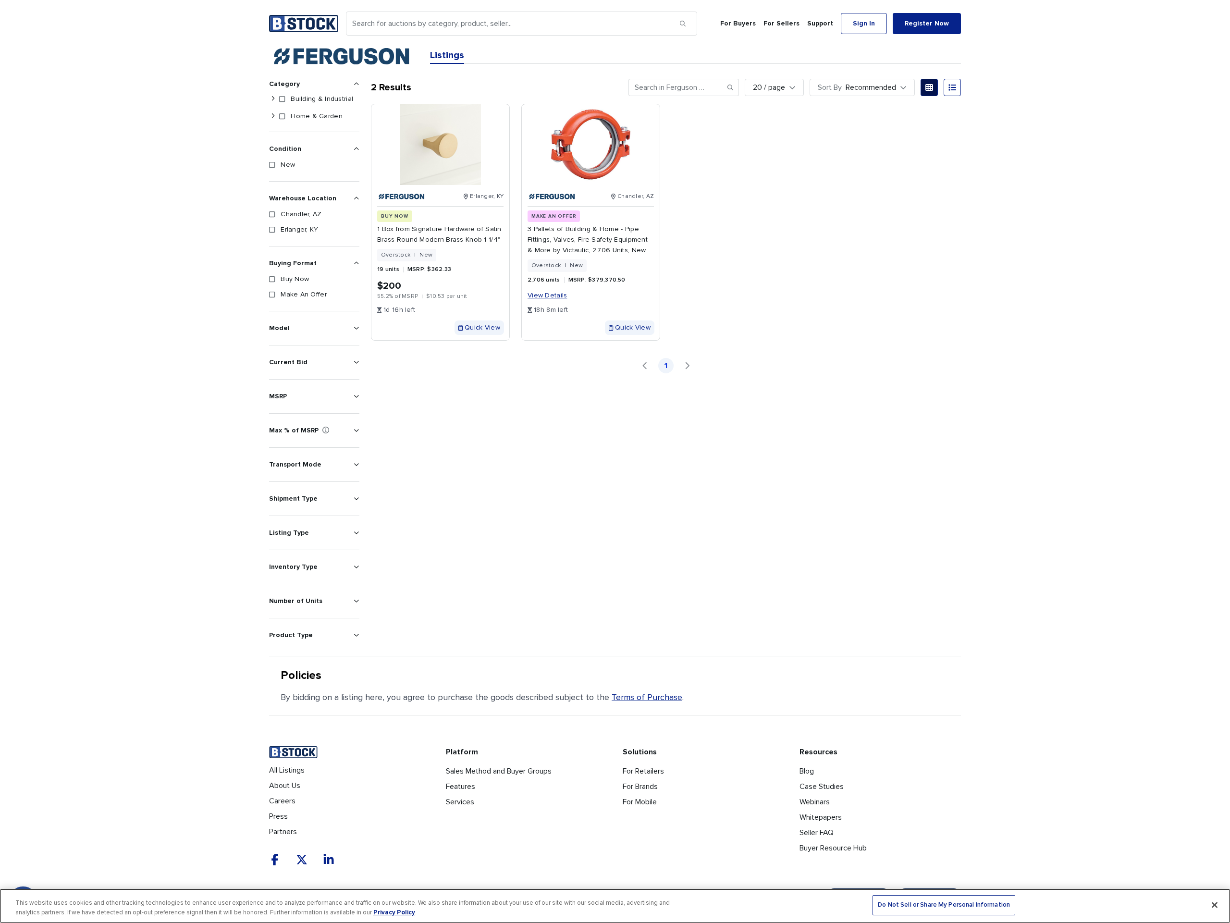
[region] (615, 906)
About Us (284, 785)
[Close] (1214, 904)
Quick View (482, 327)
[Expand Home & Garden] (273, 116)
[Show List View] (952, 87)
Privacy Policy (394, 912)
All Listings (287, 770)
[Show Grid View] (929, 87)
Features (460, 786)
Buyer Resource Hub (833, 848)
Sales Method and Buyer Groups (499, 771)
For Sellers (781, 23)
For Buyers (738, 23)
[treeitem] (312, 99)
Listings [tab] (447, 55)
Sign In (864, 23)
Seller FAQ (817, 832)
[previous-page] (644, 365)
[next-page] (687, 365)
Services (460, 802)
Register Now (927, 23)
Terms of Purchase (647, 697)
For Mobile (640, 802)
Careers (282, 801)
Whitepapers (821, 817)
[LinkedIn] (328, 859)
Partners (283, 832)
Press (278, 816)
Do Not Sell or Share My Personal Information (944, 905)
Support (820, 23)
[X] (302, 859)
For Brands (640, 786)
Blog (807, 771)
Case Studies (822, 786)
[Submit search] (682, 23)
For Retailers (643, 771)
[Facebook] (275, 859)
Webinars (815, 802)
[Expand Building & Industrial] (273, 99)
